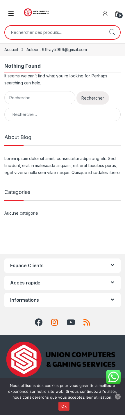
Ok (64, 406)
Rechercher (112, 32)
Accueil (11, 49)
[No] (118, 397)
